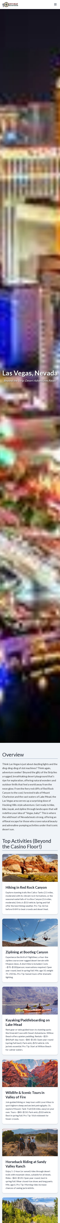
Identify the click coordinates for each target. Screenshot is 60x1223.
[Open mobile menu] (55, 4)
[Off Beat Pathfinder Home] (10, 4)
